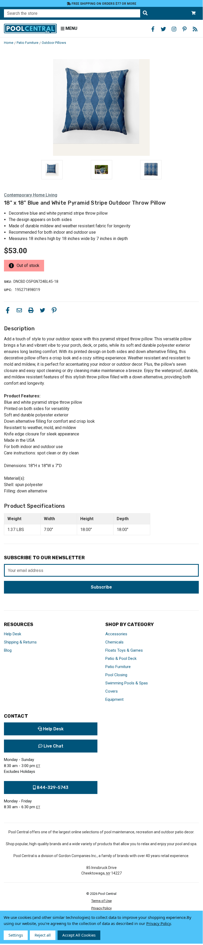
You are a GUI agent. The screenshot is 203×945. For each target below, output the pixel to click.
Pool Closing (116, 675)
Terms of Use (101, 901)
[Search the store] (145, 13)
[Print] (31, 310)
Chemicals (114, 642)
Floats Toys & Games (124, 650)
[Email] (19, 310)
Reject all (43, 935)
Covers (111, 691)
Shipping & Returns (20, 642)
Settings (15, 935)
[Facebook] (7, 310)
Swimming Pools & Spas (126, 683)
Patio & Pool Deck (120, 658)
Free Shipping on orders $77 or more (103, 4)
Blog (8, 650)
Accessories (116, 634)
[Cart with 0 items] (193, 13)
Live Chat (53, 746)
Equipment (114, 699)
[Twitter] (42, 310)
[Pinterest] (54, 310)
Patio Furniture (118, 666)
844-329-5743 (52, 787)
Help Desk (12, 634)
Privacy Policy (101, 908)
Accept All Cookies (79, 935)
